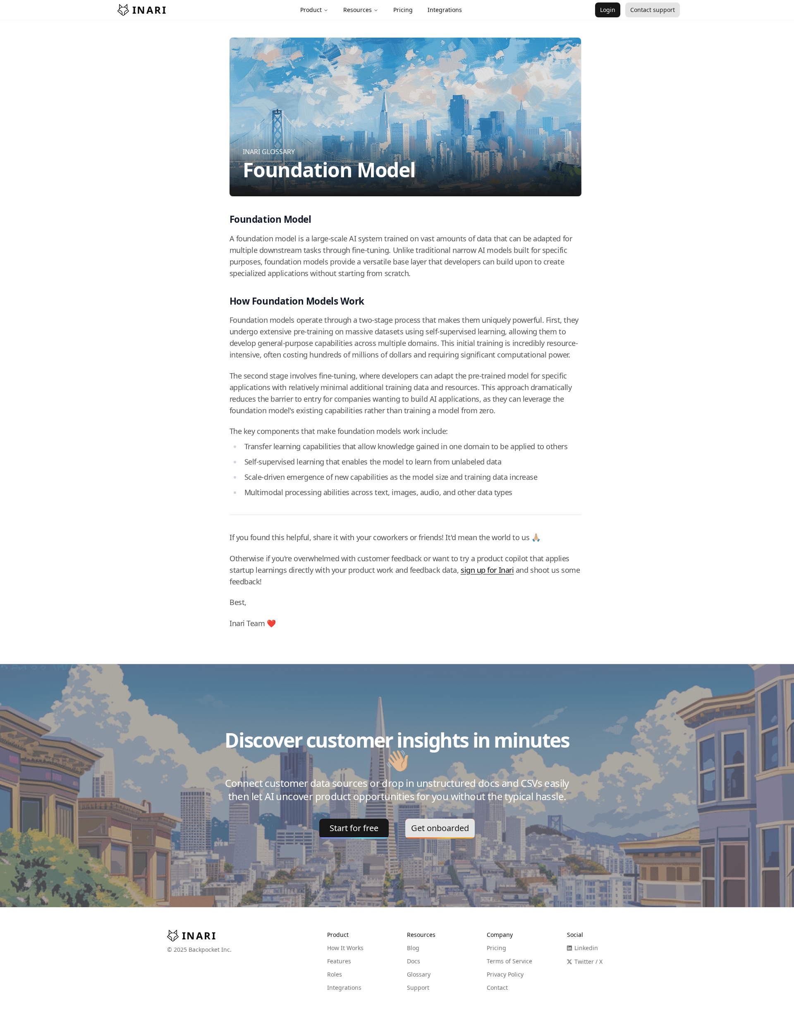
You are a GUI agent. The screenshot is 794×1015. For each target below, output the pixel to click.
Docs (413, 961)
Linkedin (586, 948)
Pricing (496, 948)
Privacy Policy (505, 974)
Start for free (354, 828)
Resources (357, 10)
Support (418, 987)
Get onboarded (440, 828)
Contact (497, 987)
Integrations (344, 987)
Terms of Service (509, 961)
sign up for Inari (487, 570)
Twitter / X (588, 961)
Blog (413, 948)
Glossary (418, 974)
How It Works (345, 948)
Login (607, 10)
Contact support (652, 10)
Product (311, 10)
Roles (334, 974)
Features (339, 961)
